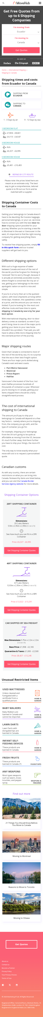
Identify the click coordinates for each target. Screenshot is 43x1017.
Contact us (5, 964)
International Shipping (17, 70)
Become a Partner (8, 968)
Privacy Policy (7, 971)
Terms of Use (6, 978)
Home (4, 70)
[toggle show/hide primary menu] (40, 3)
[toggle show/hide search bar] (2, 3)
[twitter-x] (10, 985)
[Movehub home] (21, 2)
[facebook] (3, 985)
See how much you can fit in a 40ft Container (21, 593)
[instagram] (17, 985)
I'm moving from (21, 27)
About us (5, 961)
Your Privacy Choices (9, 975)
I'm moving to (21, 38)
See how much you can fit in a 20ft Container (21, 534)
